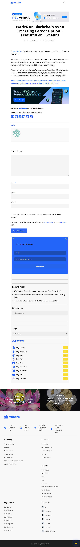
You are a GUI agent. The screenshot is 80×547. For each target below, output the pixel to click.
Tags (14, 328)
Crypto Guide (45, 490)
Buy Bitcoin (7, 507)
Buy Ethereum (8, 510)
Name (13, 183)
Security (43, 483)
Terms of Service (61, 222)
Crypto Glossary (46, 493)
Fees (42, 480)
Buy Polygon (8, 517)
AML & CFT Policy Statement (13, 461)
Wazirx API (44, 454)
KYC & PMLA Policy (10, 464)
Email (13, 193)
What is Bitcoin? (46, 497)
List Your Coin (45, 457)
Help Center (45, 470)
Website (13, 202)
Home (13, 51)
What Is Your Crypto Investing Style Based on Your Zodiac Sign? (37, 291)
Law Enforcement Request (49, 487)
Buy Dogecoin (8, 524)
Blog (42, 477)
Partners (7, 447)
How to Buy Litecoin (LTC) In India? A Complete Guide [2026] (36, 301)
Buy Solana (7, 514)
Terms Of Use (8, 454)
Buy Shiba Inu (8, 527)
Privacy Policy (48, 222)
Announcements (9, 444)
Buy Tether (7, 520)
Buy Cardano (8, 530)
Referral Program (46, 451)
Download (44, 444)
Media (19, 51)
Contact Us (44, 473)
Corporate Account (47, 447)
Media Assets (8, 451)
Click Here (23, 108)
